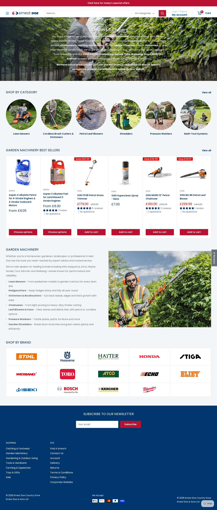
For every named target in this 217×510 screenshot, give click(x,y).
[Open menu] (7, 13)
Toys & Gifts (13, 472)
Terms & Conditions (61, 472)
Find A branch (58, 448)
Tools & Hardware (16, 463)
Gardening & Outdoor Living (22, 458)
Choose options (23, 232)
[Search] (162, 13)
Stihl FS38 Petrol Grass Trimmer (90, 197)
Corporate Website (61, 482)
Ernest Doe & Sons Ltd (17, 499)
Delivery (55, 463)
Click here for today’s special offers (108, 3)
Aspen (12, 190)
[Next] (211, 116)
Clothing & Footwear (18, 448)
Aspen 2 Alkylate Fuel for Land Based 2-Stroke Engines (55, 197)
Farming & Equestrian (18, 467)
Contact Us (56, 453)
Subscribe (130, 424)
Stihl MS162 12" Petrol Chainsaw (157, 197)
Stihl (79, 191)
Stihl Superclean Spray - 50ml (124, 197)
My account (179, 15)
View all (207, 92)
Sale (8, 477)
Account (55, 458)
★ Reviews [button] (214, 258)
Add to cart (91, 232)
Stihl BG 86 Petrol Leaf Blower (193, 197)
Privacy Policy (58, 477)
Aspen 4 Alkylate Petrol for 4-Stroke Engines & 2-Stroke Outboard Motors (22, 200)
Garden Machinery (17, 453)
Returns (54, 467)
